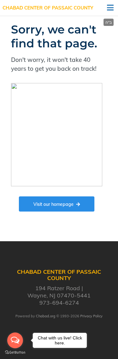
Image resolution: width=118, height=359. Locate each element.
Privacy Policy (91, 316)
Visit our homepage (53, 204)
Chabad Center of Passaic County (48, 8)
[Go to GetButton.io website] (15, 352)
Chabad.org (45, 316)
